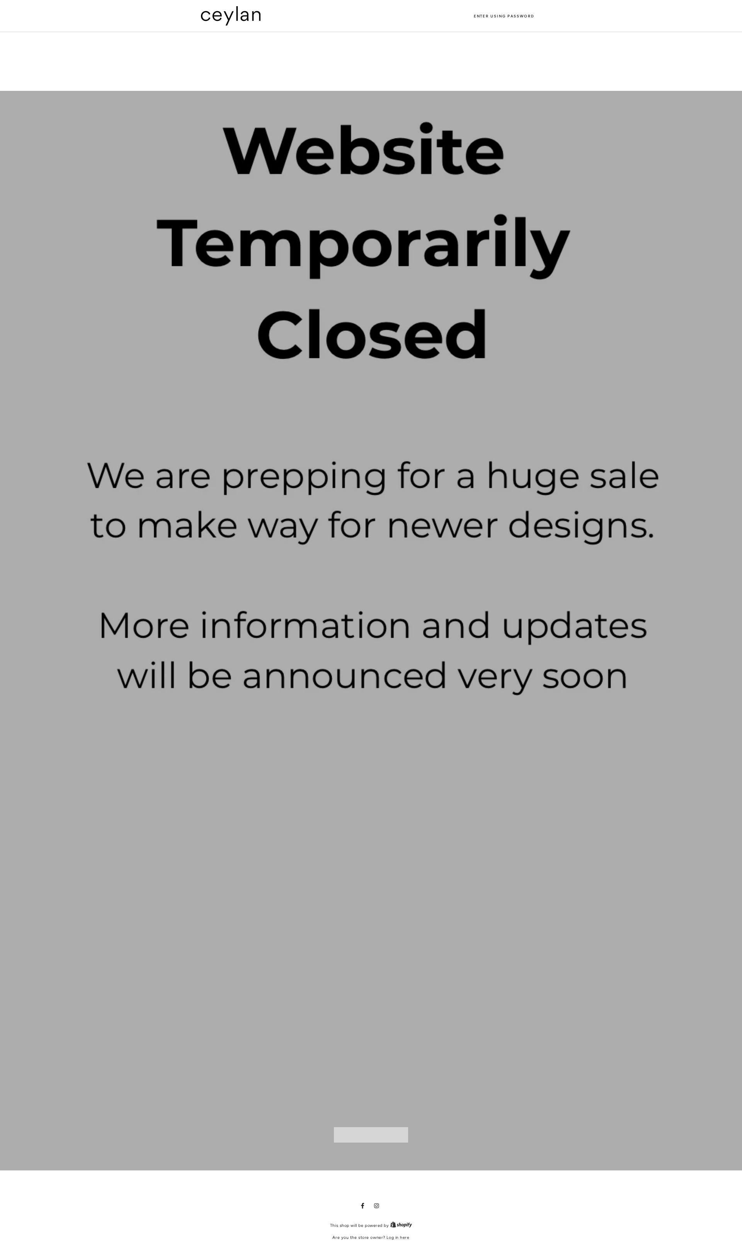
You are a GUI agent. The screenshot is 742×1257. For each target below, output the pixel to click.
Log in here (397, 1237)
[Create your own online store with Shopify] (401, 1225)
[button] (504, 16)
